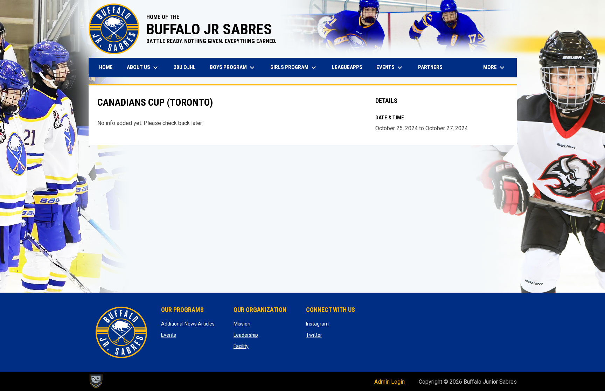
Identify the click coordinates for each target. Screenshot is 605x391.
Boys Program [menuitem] (233, 67)
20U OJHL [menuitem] (187, 67)
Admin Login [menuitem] (389, 381)
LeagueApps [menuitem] (350, 67)
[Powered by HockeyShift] (96, 381)
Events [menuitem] (390, 67)
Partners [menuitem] (430, 67)
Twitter (314, 335)
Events (168, 335)
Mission (242, 324)
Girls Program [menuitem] (294, 67)
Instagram (317, 324)
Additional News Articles (188, 324)
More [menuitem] (494, 67)
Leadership (246, 335)
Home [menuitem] (106, 67)
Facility (241, 346)
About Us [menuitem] (143, 67)
